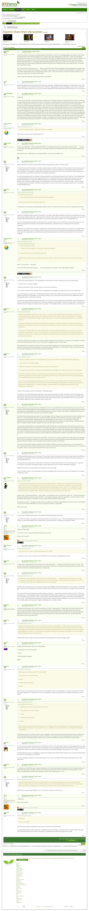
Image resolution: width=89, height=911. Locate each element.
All (9, 47)
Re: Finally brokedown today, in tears (31, 81)
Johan (5, 81)
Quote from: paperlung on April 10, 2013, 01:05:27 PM (24, 779)
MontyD (6, 642)
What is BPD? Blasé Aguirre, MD (47, 41)
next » (83, 46)
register (18, 14)
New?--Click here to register (32, 23)
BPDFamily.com (6, 44)
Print (83, 843)
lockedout (6, 605)
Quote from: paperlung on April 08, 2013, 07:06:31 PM (25, 194)
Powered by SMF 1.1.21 (39, 906)
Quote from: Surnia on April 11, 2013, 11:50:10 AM (24, 815)
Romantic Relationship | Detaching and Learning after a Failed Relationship (45, 44)
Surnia (5, 525)
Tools (28, 9)
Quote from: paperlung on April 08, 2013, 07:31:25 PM (24, 241)
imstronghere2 (7, 477)
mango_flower (7, 143)
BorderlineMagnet (8, 93)
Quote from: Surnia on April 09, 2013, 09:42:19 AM (24, 548)
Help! (5, 23)
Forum (18, 9)
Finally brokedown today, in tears (70, 44)
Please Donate (15, 23)
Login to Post (22, 23)
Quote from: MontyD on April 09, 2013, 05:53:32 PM (24, 669)
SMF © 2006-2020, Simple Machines (48, 906)
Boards (9, 23)
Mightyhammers (8, 545)
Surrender (6, 742)
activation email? (13, 16)
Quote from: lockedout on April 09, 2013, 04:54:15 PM (24, 623)
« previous (79, 46)
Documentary (67, 42)
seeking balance (8, 123)
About (33, 9)
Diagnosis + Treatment (8, 9)
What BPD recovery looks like (69, 41)
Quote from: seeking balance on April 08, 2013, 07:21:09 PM (25, 192)
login (14, 14)
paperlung (6, 51)
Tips (23, 9)
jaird (5, 161)
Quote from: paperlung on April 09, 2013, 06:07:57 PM (24, 702)
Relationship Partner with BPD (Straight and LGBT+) (20, 44)
